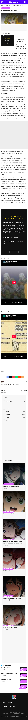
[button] (2, 2)
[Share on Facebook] (4, 27)
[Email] (14, 27)
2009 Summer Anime (8, 512)
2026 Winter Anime (22, 669)
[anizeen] (14, 2)
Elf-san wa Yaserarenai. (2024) (10, 628)
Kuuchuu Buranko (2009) (6, 679)
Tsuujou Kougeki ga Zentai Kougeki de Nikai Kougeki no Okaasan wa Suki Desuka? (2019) (12, 542)
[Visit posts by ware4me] (2, 382)
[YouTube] (17, 382)
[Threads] (23, 382)
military (23, 370)
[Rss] (26, 382)
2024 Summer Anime (8, 625)
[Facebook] (14, 382)
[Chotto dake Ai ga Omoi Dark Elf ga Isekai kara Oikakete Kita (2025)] (14, 586)
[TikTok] (21, 382)
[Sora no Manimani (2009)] (14, 501)
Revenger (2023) (4, 685)
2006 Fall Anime (5, 8)
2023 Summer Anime (23, 675)
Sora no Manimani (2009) (8, 514)
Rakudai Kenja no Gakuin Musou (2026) (11, 486)
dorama (14, 370)
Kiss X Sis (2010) (6, 571)
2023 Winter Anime (22, 686)
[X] (15, 382)
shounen (2, 372)
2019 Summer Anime (8, 539)
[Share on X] (6, 27)
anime (12, 370)
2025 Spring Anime (8, 596)
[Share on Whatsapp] (10, 27)
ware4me (6, 381)
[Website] (12, 382)
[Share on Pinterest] (8, 27)
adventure (8, 370)
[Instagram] (18, 382)
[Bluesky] (24, 382)
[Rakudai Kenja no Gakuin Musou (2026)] (14, 474)
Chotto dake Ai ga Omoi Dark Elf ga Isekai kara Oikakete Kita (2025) (13, 599)
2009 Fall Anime (23, 681)
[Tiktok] (14, 417)
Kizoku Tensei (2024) (5, 668)
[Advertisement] (14, 135)
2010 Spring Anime (8, 568)
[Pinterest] (20, 382)
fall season (19, 370)
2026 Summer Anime (8, 484)
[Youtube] (14, 414)
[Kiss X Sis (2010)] (14, 558)
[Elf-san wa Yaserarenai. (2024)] (14, 615)
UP (19, 712)
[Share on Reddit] (12, 27)
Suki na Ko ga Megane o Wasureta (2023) (9, 673)
